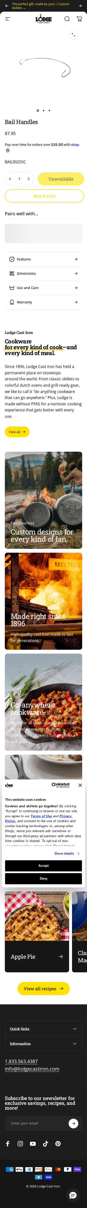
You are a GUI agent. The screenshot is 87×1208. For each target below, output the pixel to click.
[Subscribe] (73, 1123)
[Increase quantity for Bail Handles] (28, 179)
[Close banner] (80, 785)
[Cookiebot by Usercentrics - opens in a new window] (51, 785)
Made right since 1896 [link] (38, 619)
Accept (43, 866)
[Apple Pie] (37, 931)
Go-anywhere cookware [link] (33, 708)
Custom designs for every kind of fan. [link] (42, 535)
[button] (73, 1195)
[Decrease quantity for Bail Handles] (10, 179)
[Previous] (6, 6)
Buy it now (45, 196)
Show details (64, 853)
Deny (43, 878)
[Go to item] (38, 110)
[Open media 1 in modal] (73, 35)
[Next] (80, 6)
